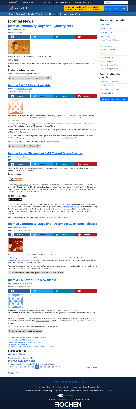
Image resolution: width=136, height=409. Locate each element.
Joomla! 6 (48, 14)
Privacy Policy (47, 391)
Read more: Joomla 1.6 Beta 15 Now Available (26, 331)
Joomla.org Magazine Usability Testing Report (24, 260)
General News (22, 29)
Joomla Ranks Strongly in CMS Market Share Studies (45, 153)
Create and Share (107, 32)
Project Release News (24, 89)
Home (11, 14)
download (72, 116)
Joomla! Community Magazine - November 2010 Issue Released (33, 347)
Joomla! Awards (106, 46)
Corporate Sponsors (108, 85)
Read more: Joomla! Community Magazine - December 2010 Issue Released (36, 273)
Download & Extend (28, 2)
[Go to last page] (60, 367)
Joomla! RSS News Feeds (109, 65)
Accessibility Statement (33, 391)
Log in (109, 391)
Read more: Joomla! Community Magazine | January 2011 (30, 78)
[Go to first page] (10, 367)
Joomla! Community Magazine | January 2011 (40, 26)
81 (45, 367)
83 (53, 367)
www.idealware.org (22, 185)
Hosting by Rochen (68, 408)
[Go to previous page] (13, 367)
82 (49, 367)
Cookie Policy (58, 391)
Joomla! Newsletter (107, 61)
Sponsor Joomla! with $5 (72, 391)
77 (29, 367)
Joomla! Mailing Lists (108, 57)
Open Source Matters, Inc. (66, 400)
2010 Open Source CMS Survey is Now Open (26, 342)
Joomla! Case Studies (108, 50)
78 (33, 367)
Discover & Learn (45, 2)
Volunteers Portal (107, 93)
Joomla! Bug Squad (67, 138)
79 (37, 367)
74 (17, 367)
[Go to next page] (56, 367)
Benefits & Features (35, 14)
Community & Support (63, 2)
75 (21, 367)
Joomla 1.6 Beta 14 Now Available (22, 340)
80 (41, 367)
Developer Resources (82, 2)
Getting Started (106, 29)
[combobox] (116, 2)
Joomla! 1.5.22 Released (19, 344)
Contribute (63, 14)
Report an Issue (99, 391)
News (55, 14)
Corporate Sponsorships (109, 82)
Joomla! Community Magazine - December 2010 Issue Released (52, 224)
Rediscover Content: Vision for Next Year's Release (28, 338)
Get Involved (105, 36)
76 (25, 367)
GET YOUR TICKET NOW (115, 8)
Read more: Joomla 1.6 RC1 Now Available (24, 146)
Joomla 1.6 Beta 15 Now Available (32, 280)
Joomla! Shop (105, 54)
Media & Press (75, 14)
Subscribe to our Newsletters (113, 99)
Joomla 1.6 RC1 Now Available (29, 85)
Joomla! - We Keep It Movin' (17, 74)
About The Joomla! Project (110, 40)
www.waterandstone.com (71, 207)
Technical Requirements (109, 69)
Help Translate (88, 391)
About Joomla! (21, 14)
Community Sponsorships (110, 89)
